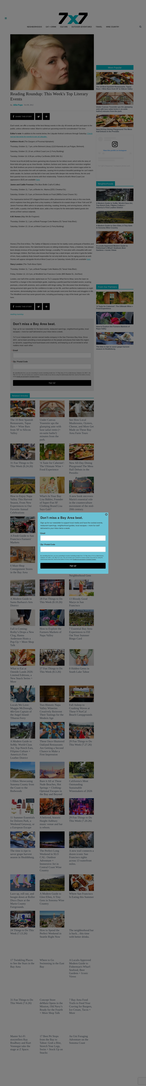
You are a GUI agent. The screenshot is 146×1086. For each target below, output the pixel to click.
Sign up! (73, 566)
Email (42, 533)
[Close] (106, 514)
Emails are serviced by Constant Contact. (84, 559)
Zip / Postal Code (47, 544)
